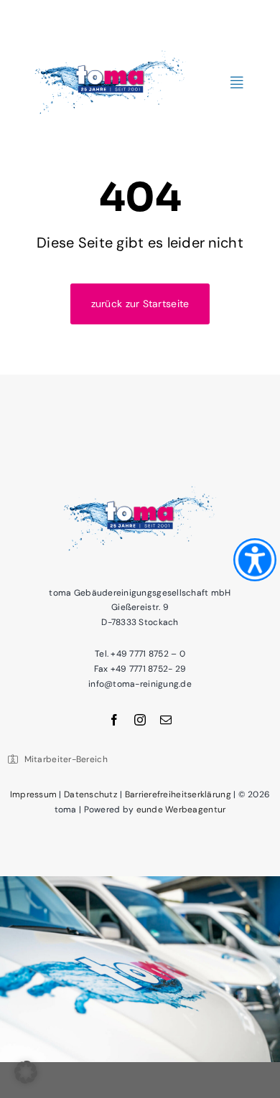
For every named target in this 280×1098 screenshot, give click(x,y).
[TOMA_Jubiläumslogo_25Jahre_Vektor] (111, 46)
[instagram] (140, 720)
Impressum (33, 794)
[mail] (166, 720)
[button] (26, 1072)
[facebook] (114, 720)
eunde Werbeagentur (181, 809)
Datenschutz (91, 794)
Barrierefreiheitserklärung (178, 794)
